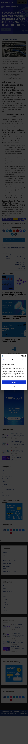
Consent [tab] (5, 359)
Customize (13, 386)
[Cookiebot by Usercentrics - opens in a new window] (20, 356)
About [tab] (22, 359)
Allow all (14, 382)
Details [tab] (14, 359)
